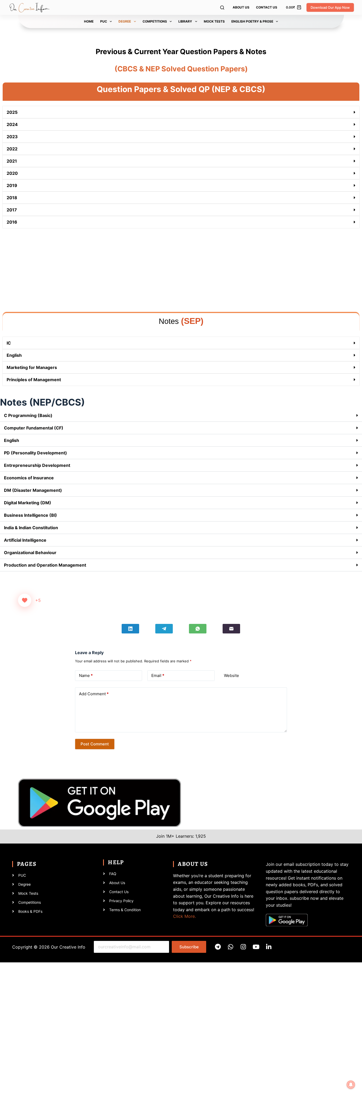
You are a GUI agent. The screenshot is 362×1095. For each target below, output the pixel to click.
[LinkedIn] (130, 628)
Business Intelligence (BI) (30, 515)
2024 (12, 124)
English (14, 355)
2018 (12, 197)
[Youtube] (256, 947)
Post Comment (95, 743)
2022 (12, 148)
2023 (12, 136)
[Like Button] (24, 600)
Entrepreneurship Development (37, 465)
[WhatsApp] (197, 628)
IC (9, 343)
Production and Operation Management (45, 565)
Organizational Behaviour (30, 552)
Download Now (83, 1051)
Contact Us (266, 7)
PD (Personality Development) (35, 452)
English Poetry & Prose (252, 21)
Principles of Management (34, 379)
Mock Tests (214, 21)
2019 (12, 185)
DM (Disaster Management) (33, 490)
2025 (12, 112)
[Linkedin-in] (269, 947)
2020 (12, 173)
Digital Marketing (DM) (27, 502)
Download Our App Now (330, 7)
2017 (12, 209)
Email (157, 675)
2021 (12, 161)
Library (185, 21)
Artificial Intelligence (25, 540)
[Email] (231, 628)
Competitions (155, 21)
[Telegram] (164, 628)
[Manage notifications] (351, 1084)
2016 (12, 222)
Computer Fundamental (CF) (33, 428)
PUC (103, 21)
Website (231, 675)
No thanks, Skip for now (83, 1088)
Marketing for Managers (32, 367)
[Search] (222, 8)
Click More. (184, 916)
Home (89, 21)
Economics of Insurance (29, 477)
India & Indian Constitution (31, 527)
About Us (241, 7)
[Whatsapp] (230, 947)
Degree (124, 21)
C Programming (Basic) (28, 415)
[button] (181, 112)
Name (86, 675)
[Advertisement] (162, 270)
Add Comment (94, 693)
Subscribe (189, 946)
